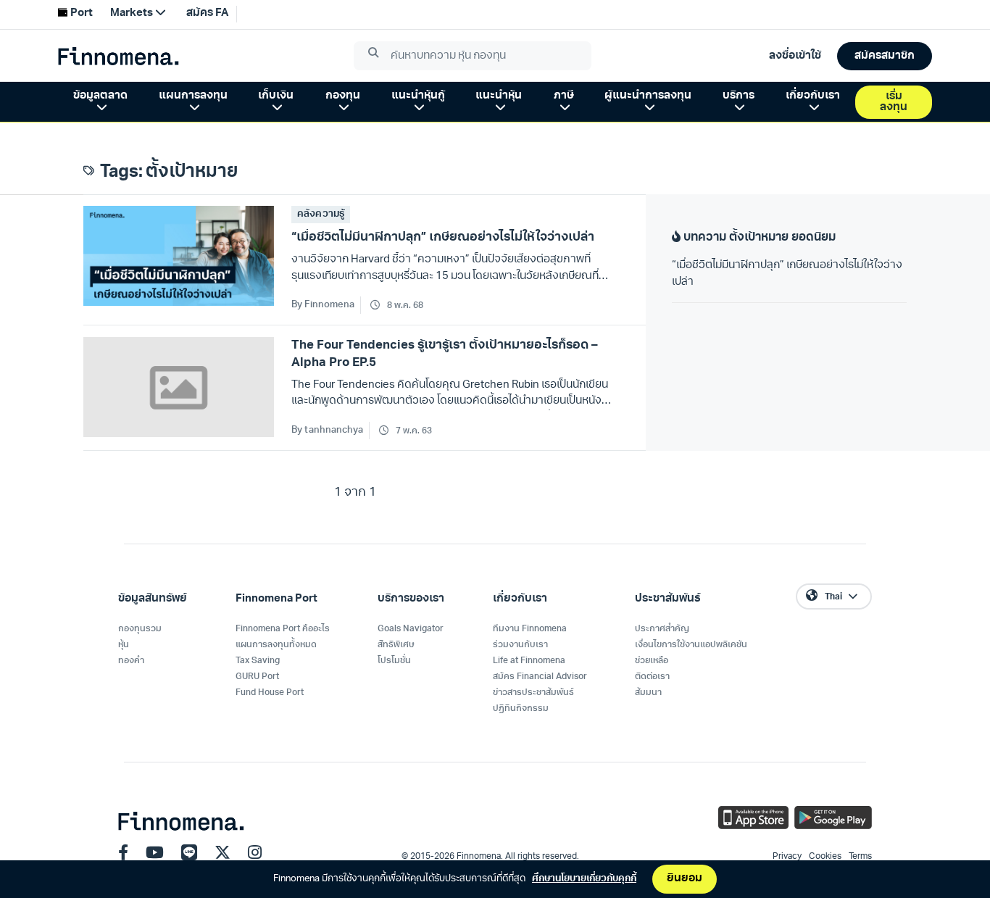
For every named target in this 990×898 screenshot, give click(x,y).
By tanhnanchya (327, 430)
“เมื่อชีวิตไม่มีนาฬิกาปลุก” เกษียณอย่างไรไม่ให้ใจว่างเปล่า (787, 274)
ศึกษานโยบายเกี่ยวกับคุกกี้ (584, 879)
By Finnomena (322, 304)
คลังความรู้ (320, 214)
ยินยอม (684, 878)
